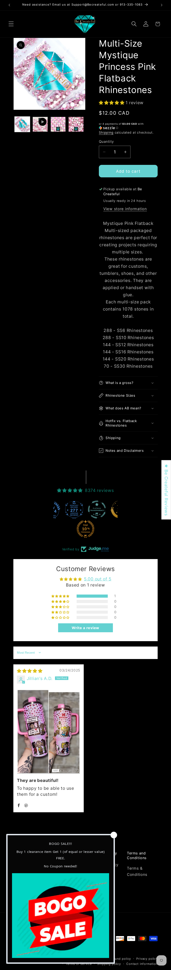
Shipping (106, 132)
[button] (11, 24)
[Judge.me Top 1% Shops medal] (98, 509)
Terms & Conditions (137, 871)
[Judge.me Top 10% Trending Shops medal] (64, 529)
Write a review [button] (85, 628)
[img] (30, 671)
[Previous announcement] (9, 5)
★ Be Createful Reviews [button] (166, 490)
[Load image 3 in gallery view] (75, 124)
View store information (125, 209)
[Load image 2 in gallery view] (58, 124)
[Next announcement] (162, 5)
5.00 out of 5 (97, 579)
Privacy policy (147, 958)
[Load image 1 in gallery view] (22, 124)
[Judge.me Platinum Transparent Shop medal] (75, 509)
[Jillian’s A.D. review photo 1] (48, 731)
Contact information (142, 964)
